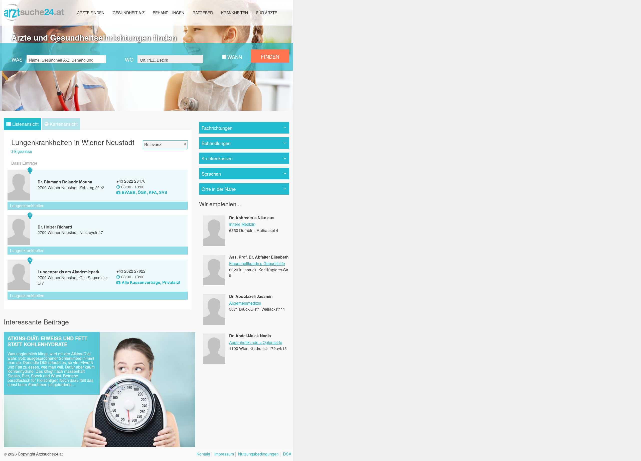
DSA (287, 454)
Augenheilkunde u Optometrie (255, 342)
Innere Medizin (242, 224)
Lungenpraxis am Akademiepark (68, 272)
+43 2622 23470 (130, 181)
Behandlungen (168, 12)
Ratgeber (203, 12)
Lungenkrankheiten (27, 205)
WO (129, 59)
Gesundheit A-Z (128, 12)
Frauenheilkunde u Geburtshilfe (257, 263)
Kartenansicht (64, 124)
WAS (17, 59)
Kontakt (203, 454)
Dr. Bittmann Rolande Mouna (65, 182)
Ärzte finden (90, 12)
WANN (234, 57)
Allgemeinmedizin (245, 303)
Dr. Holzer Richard (55, 227)
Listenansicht (25, 124)
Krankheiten (234, 12)
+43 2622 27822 (130, 271)
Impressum (224, 454)
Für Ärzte (266, 12)
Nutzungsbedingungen (258, 454)
